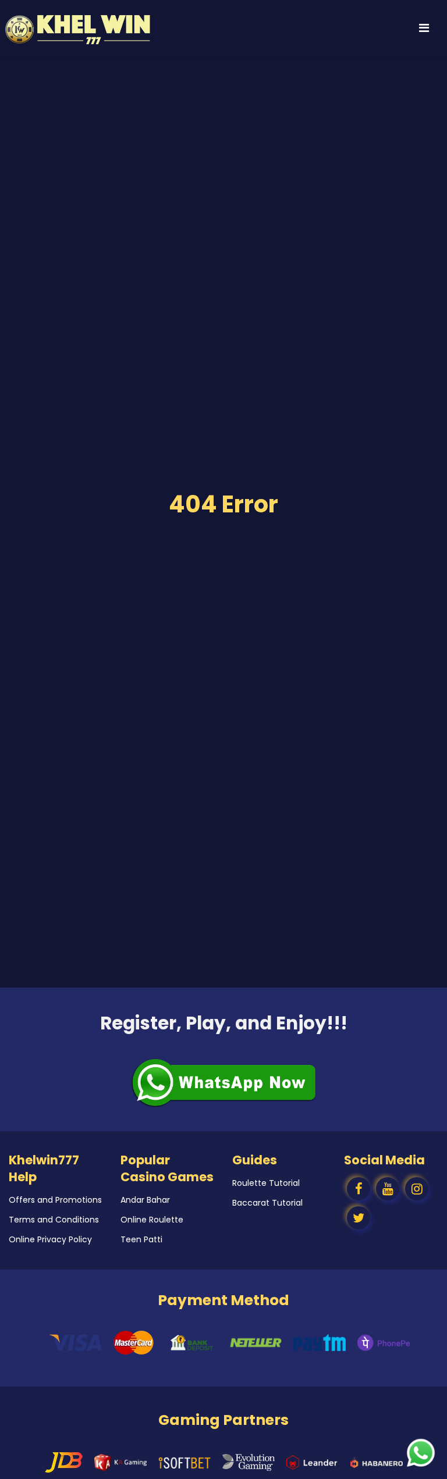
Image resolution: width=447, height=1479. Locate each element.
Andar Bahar (145, 1200)
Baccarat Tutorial (267, 1203)
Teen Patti (141, 1239)
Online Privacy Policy (50, 1239)
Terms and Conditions (54, 1219)
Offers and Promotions (55, 1200)
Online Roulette (151, 1219)
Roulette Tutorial (266, 1183)
